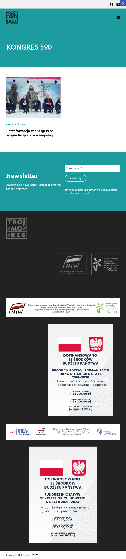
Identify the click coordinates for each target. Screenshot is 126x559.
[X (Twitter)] (118, 4)
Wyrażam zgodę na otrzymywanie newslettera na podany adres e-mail (91, 191)
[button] (123, 3)
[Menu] (118, 17)
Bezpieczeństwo (16, 124)
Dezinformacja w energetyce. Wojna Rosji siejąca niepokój (30, 133)
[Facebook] (111, 4)
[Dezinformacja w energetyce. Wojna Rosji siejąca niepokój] (33, 97)
